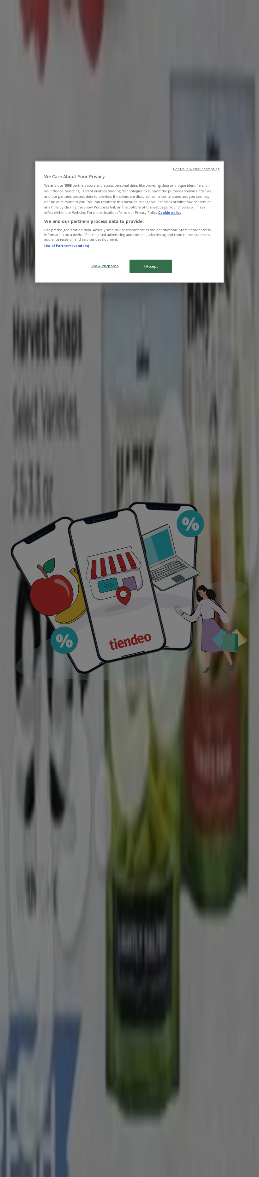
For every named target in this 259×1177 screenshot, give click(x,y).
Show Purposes (104, 265)
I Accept (151, 266)
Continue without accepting (196, 169)
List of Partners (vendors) (66, 245)
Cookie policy (169, 212)
